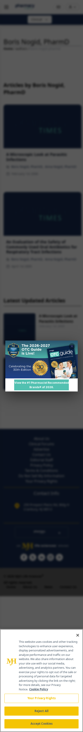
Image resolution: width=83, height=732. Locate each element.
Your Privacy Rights (41, 698)
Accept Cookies (42, 724)
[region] (41, 680)
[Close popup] (72, 346)
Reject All (41, 711)
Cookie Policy (38, 689)
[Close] (78, 635)
